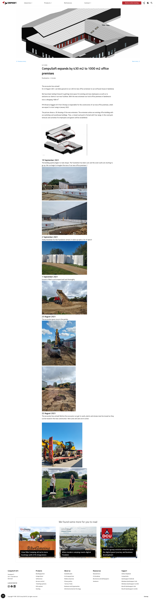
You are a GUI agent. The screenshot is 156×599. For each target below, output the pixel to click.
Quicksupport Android (128, 579)
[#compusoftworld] (9, 586)
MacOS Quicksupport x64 (129, 586)
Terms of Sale (68, 584)
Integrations (39, 576)
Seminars (95, 581)
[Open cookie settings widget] (3, 596)
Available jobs (68, 574)
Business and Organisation (72, 586)
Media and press (69, 579)
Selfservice (39, 579)
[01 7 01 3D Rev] (64, 155)
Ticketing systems (41, 584)
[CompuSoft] (10, 2)
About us (67, 571)
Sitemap (146, 596)
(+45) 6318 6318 (12, 583)
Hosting (38, 589)
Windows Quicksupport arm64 (130, 584)
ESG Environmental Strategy (72, 589)
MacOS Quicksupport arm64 (129, 589)
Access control (40, 581)
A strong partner (69, 576)
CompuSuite (125, 576)
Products (39, 571)
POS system (39, 586)
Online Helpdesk (126, 574)
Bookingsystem (40, 574)
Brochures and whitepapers (101, 579)
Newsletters (96, 574)
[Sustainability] (144, 4)
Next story (135, 61)
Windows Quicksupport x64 (129, 581)
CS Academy (96, 576)
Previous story (22, 61)
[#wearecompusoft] (12, 586)
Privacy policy (68, 581)
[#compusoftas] (15, 586)
